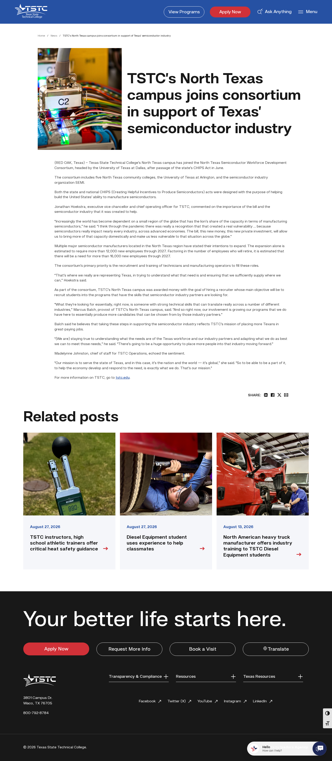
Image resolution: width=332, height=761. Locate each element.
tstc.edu (123, 378)
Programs (184, 12)
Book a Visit (202, 649)
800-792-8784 (36, 713)
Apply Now (230, 12)
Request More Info (129, 649)
